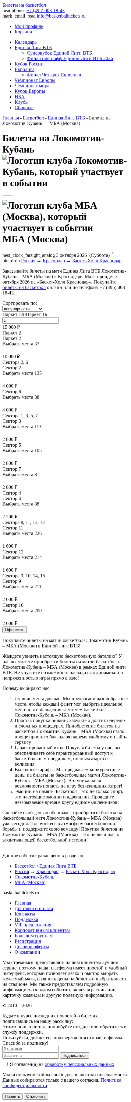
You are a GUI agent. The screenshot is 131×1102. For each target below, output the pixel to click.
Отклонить (36, 1096)
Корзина (23, 31)
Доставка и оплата (34, 908)
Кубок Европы (30, 91)
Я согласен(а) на (61, 1064)
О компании (27, 952)
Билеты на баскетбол (24, 5)
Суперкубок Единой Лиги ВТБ (59, 52)
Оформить (14, 629)
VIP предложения (33, 924)
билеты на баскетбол (24, 287)
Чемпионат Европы (35, 80)
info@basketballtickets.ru (61, 15)
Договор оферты (32, 946)
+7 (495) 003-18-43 (46, 10)
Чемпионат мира (32, 85)
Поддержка (26, 919)
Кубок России (29, 63)
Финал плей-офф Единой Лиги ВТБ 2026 (70, 58)
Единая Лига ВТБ (33, 47)
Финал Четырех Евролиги (54, 74)
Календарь (26, 42)
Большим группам (34, 935)
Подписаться (74, 1055)
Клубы (22, 102)
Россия (28, 260)
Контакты (25, 913)
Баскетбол (33, 117)
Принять (12, 1096)
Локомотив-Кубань (34, 876)
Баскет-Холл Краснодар (97, 260)
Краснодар (54, 260)
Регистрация (28, 941)
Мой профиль (29, 26)
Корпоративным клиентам (42, 930)
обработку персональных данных (79, 1064)
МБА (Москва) (30, 882)
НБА (20, 96)
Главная (10, 117)
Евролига (24, 69)
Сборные (24, 107)
